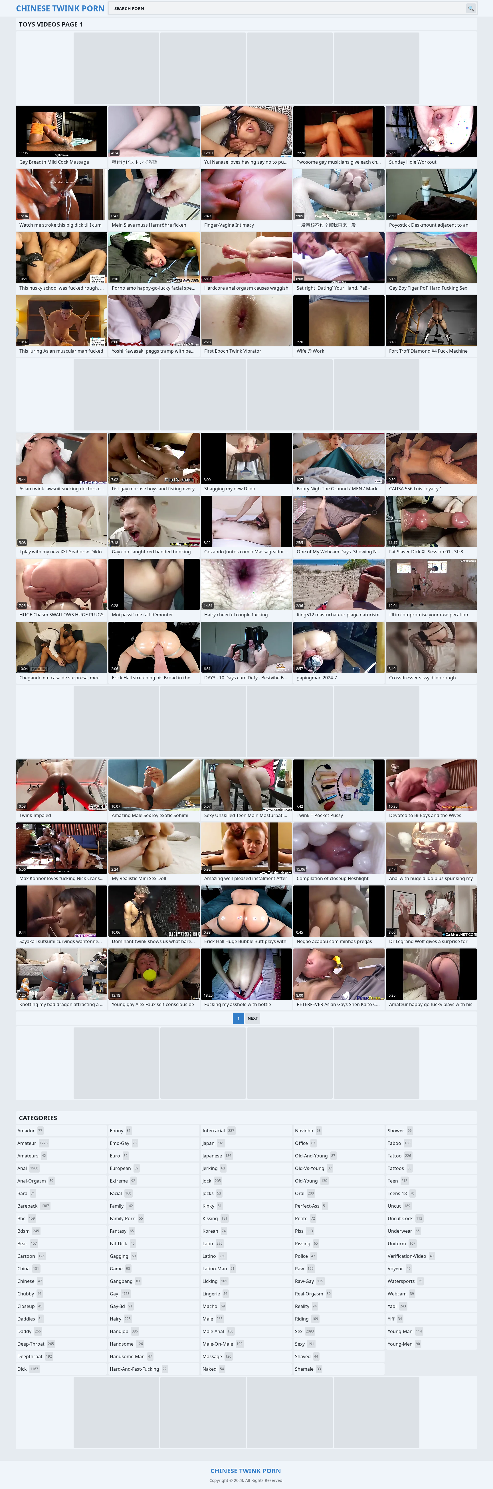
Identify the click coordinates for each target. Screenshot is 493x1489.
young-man (405, 1331)
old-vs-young (313, 1168)
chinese (29, 1281)
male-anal (218, 1331)
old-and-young (315, 1156)
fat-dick (122, 1243)
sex (304, 1331)
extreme (122, 1181)
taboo (399, 1143)
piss (304, 1231)
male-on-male (223, 1344)
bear (27, 1243)
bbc (26, 1218)
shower (400, 1131)
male (213, 1319)
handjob (124, 1331)
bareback (33, 1206)
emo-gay (123, 1143)
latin (213, 1243)
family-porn (126, 1218)
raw (304, 1268)
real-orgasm (313, 1294)
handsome (126, 1344)
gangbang (125, 1281)
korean (214, 1231)
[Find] (471, 8)
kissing (215, 1218)
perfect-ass (311, 1206)
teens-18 (401, 1193)
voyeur (399, 1268)
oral (304, 1193)
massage (217, 1356)
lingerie (215, 1294)
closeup (29, 1306)
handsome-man (131, 1356)
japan (213, 1143)
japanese (217, 1156)
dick (27, 1369)
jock (212, 1181)
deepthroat (34, 1356)
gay (120, 1294)
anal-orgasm (35, 1181)
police (305, 1256)
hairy (120, 1319)
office (305, 1143)
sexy (304, 1344)
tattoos (399, 1168)
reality (306, 1306)
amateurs (31, 1156)
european (124, 1168)
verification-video (411, 1256)
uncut (399, 1206)
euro (119, 1156)
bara (26, 1193)
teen (397, 1181)
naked (213, 1369)
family (121, 1206)
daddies (30, 1319)
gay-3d (121, 1306)
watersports (405, 1281)
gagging (123, 1256)
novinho (308, 1131)
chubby (29, 1294)
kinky (212, 1206)
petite (305, 1218)
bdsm (28, 1231)
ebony (120, 1131)
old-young (311, 1181)
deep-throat (35, 1344)
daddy (29, 1331)
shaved (306, 1356)
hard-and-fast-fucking (138, 1369)
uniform (401, 1243)
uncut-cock (405, 1218)
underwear (404, 1231)
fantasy (122, 1231)
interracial (218, 1131)
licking (215, 1281)
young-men (404, 1344)
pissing (306, 1243)
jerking (214, 1168)
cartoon (31, 1256)
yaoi (397, 1306)
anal (27, 1168)
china (28, 1268)
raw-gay (309, 1281)
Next (253, 1018)
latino (214, 1256)
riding (306, 1319)
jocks (212, 1193)
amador (29, 1131)
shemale (308, 1369)
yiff (395, 1319)
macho (214, 1306)
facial (120, 1193)
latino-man (219, 1268)
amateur (32, 1143)
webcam (401, 1294)
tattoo (399, 1156)
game (120, 1268)
